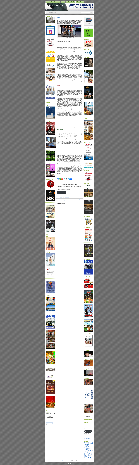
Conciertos (86, 444)
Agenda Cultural (87, 442)
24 (46, 423)
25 (47, 423)
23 (52, 422)
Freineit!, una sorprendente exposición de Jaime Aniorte (65, 199)
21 (50, 422)
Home (48, 1)
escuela (85, 448)
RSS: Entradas (86, 437)
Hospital (91, 450)
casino (85, 443)
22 (51, 422)
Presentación (86, 453)
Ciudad (89, 443)
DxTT (68, 1)
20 (49, 422)
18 (47, 422)
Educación (89, 447)
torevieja (85, 456)
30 (52, 423)
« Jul (47, 425)
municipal (85, 452)
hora (89, 450)
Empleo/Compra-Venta (55, 1)
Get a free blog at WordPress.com (64, 460)
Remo (90, 454)
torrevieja (87, 457)
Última (91, 458)
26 (48, 423)
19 (48, 422)
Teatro (89, 455)
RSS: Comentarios (87, 438)
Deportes (86, 446)
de (89, 445)
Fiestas (85, 449)
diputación (85, 447)
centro (87, 443)
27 (49, 423)
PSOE (89, 453)
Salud (91, 454)
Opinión (88, 452)
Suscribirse (87, 431)
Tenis (90, 455)
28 (50, 423)
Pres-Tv (72, 1)
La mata (86, 451)
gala (89, 449)
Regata (85, 454)
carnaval (91, 442)
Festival (89, 448)
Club (92, 443)
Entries (49, 12)
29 (51, 423)
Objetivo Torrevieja (54, 5)
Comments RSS (54, 12)
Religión (87, 454)
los (90, 451)
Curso (88, 445)
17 (46, 422)
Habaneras (86, 450)
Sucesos (85, 455)
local (89, 451)
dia (89, 446)
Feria (87, 448)
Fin (87, 449)
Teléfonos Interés (80, 1)
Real (91, 453)
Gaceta (63, 1)
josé (84, 451)
